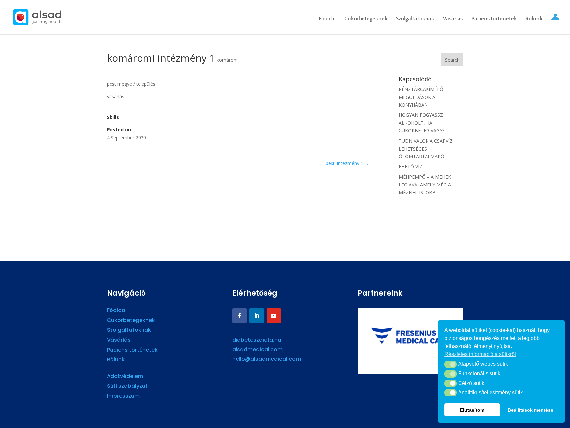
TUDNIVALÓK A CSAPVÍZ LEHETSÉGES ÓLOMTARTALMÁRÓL (426, 149)
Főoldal (327, 19)
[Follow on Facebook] (239, 315)
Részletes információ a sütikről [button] (480, 354)
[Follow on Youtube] (274, 315)
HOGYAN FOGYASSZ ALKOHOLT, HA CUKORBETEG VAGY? (421, 123)
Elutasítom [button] (472, 410)
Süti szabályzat (127, 387)
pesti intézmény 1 (347, 163)
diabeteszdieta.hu (256, 340)
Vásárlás (453, 19)
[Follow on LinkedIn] (256, 315)
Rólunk (534, 19)
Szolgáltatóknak (415, 19)
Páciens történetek (494, 19)
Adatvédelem (125, 377)
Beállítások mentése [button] (530, 410)
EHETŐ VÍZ (410, 166)
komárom (227, 60)
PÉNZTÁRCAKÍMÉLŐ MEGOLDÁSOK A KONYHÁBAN (421, 97)
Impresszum (123, 397)
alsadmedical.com (257, 349)
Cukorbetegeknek (366, 19)
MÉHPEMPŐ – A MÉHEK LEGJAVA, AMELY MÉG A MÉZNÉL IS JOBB (425, 185)
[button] (450, 364)
